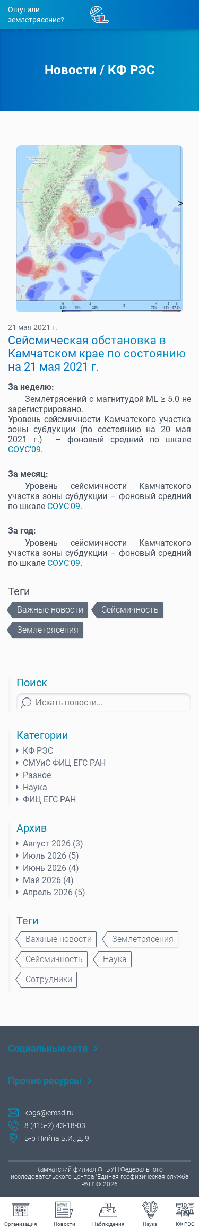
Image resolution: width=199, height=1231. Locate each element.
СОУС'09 (24, 449)
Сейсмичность (130, 610)
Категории (42, 735)
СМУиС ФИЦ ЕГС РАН (64, 763)
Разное (37, 775)
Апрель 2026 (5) (54, 892)
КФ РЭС (131, 70)
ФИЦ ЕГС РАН (49, 800)
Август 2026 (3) (53, 844)
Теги (27, 920)
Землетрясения (48, 630)
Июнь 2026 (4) (51, 868)
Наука (35, 787)
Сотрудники (48, 979)
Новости (71, 70)
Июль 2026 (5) (51, 856)
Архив (31, 828)
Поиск (31, 682)
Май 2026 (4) (48, 880)
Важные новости (50, 610)
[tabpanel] (99, 228)
